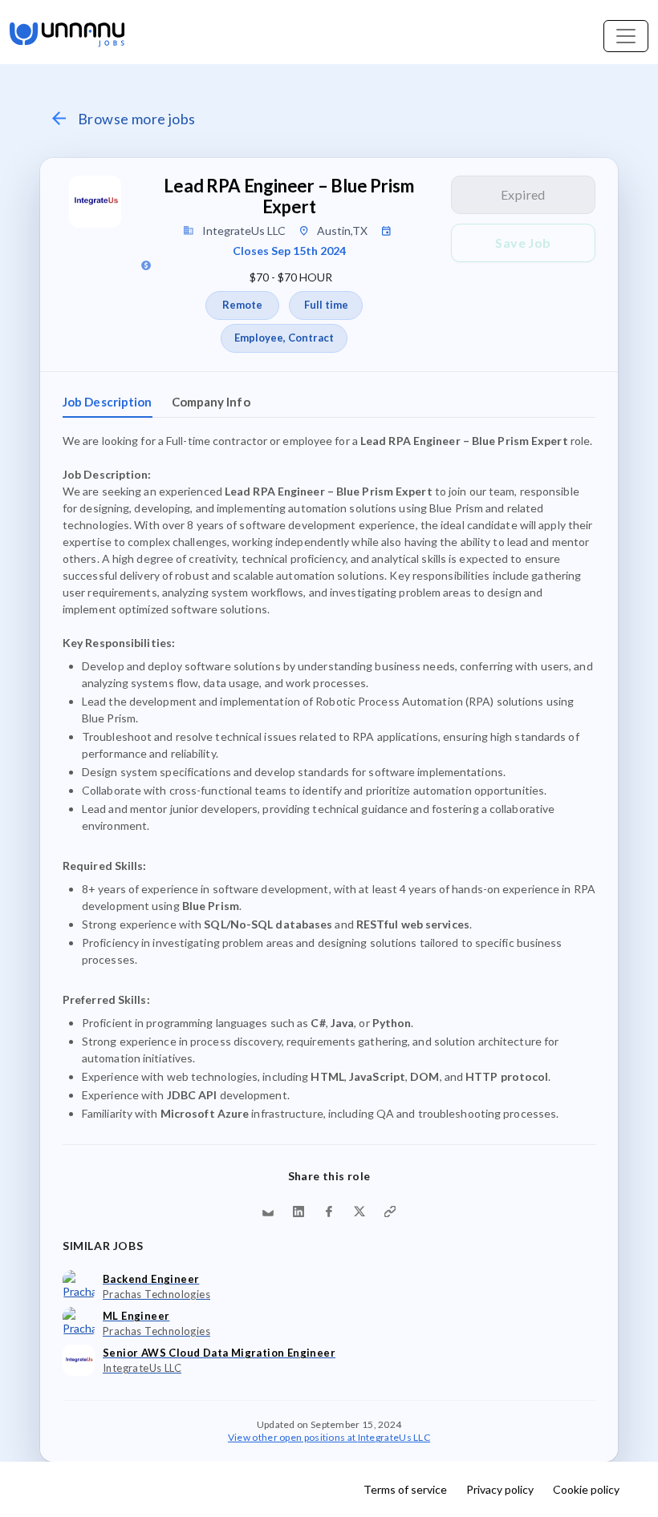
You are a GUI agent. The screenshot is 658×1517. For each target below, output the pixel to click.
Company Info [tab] (211, 401)
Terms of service (405, 1489)
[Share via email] (268, 1211)
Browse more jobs (136, 118)
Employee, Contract (284, 337)
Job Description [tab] (107, 401)
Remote (242, 304)
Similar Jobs (103, 1245)
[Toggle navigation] (625, 36)
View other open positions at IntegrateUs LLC (329, 1436)
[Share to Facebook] (329, 1211)
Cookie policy (586, 1489)
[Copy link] (390, 1211)
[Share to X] (359, 1211)
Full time (326, 304)
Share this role (329, 1176)
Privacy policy (500, 1489)
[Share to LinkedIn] (298, 1211)
